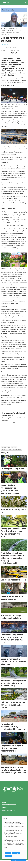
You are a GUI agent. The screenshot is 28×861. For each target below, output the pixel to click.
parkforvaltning (6, 449)
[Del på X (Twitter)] (14, 53)
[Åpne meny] (25, 3)
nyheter (14, 447)
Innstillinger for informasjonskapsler (18, 860)
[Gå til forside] (6, 2)
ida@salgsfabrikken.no (8, 810)
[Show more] (14, 422)
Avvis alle (8, 853)
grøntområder (17, 449)
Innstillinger (8, 856)
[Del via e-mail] (16, 53)
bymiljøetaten (6, 447)
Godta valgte (16, 853)
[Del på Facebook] (11, 53)
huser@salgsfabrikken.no (9, 804)
